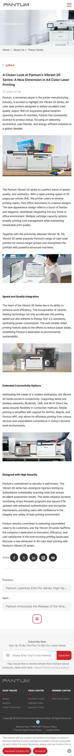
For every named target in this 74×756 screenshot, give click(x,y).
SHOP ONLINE (10, 690)
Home (6, 49)
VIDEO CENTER (36, 690)
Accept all (40, 751)
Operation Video (36, 707)
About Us (18, 49)
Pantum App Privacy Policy (28, 730)
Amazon (7, 703)
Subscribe (64, 655)
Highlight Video (35, 703)
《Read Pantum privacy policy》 (52, 667)
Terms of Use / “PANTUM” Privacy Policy (36, 726)
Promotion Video (36, 698)
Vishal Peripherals (11, 707)
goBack (10, 65)
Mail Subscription (61, 698)
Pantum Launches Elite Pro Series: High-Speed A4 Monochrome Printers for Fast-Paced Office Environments (38, 588)
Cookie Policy (53, 730)
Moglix (6, 698)
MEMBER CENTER (61, 690)
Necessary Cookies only (17, 751)
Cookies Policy (63, 744)
